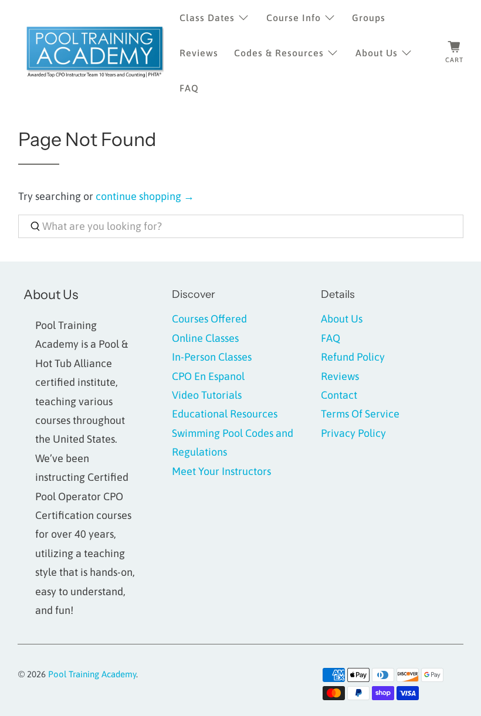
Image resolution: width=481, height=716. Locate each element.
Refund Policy (353, 357)
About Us (376, 52)
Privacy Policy (353, 433)
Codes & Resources (279, 52)
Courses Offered (209, 319)
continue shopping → (145, 196)
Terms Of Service (360, 414)
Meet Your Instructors (221, 471)
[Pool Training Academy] (95, 53)
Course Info (293, 17)
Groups (368, 17)
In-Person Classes (212, 357)
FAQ (189, 88)
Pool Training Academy (92, 674)
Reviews (198, 52)
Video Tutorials (207, 395)
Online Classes (205, 338)
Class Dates (207, 17)
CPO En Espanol (208, 376)
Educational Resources (224, 414)
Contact (339, 395)
